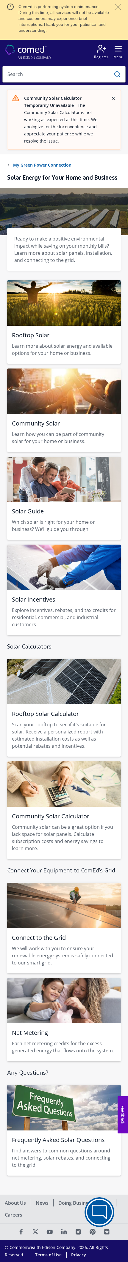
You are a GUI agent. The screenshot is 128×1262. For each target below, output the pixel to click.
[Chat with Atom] (99, 1212)
